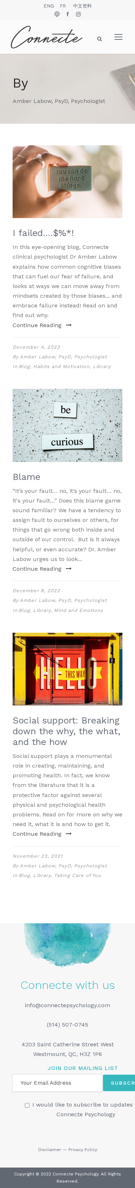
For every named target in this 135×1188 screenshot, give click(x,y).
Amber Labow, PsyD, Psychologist (63, 356)
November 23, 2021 (38, 856)
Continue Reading (37, 325)
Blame (26, 477)
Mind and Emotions (78, 610)
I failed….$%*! (43, 233)
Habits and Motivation (61, 366)
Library (102, 366)
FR (63, 6)
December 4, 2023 (36, 347)
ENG (49, 6)
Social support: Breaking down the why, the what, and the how (66, 731)
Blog (24, 366)
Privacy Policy (82, 1149)
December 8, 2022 (36, 590)
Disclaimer (49, 1149)
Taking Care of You (77, 875)
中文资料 (82, 6)
